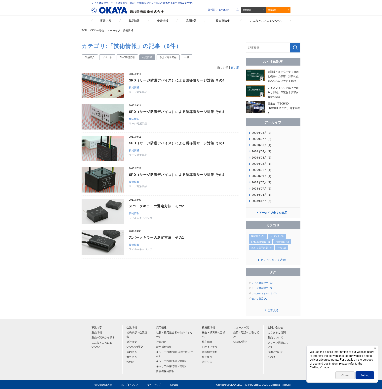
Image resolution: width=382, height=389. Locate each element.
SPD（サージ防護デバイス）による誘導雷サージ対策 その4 (177, 80)
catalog (247, 10)
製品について (275, 337)
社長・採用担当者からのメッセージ (174, 334)
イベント (107, 57)
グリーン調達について (278, 344)
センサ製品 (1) (259, 298)
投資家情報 (208, 327)
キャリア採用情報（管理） (171, 366)
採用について (275, 352)
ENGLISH (224, 9)
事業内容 (97, 327)
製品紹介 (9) (257, 236)
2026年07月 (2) (261, 138)
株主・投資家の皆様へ (213, 334)
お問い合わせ (275, 327)
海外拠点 (132, 357)
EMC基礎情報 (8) (260, 242)
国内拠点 (132, 352)
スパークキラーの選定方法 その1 (156, 237)
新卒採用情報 (164, 346)
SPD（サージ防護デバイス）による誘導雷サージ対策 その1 (177, 143)
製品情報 (97, 332)
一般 (186, 57)
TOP (84, 30)
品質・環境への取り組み (246, 334)
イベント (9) (277, 236)
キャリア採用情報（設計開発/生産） (174, 354)
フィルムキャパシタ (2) (264, 293)
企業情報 (132, 327)
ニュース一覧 (241, 327)
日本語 (211, 9)
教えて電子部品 (168, 57)
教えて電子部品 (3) (261, 247)
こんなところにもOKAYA (102, 344)
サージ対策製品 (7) (261, 288)
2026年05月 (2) (261, 151)
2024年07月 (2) (261, 188)
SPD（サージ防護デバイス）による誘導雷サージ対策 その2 (177, 175)
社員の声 (161, 342)
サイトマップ (154, 384)
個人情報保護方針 (103, 384)
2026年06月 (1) (261, 145)
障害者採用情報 (165, 371)
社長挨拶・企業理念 (137, 334)
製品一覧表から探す (103, 337)
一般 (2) (282, 247)
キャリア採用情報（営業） (171, 361)
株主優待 (207, 357)
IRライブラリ (209, 346)
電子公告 (207, 362)
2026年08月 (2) (261, 132)
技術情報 (147, 57)
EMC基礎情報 (127, 57)
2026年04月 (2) (261, 157)
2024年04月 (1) (261, 194)
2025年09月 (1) (261, 176)
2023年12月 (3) (261, 200)
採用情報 (161, 327)
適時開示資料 (209, 352)
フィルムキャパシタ (140, 217)
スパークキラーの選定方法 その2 (156, 206)
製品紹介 (90, 57)
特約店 (130, 362)
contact (272, 10)
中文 (236, 9)
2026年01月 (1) (261, 169)
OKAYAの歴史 (135, 346)
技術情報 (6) (282, 242)
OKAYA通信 (97, 30)
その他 (271, 357)
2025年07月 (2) (261, 182)
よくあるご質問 (277, 332)
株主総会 (207, 342)
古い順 (235, 67)
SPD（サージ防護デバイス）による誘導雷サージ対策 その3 (177, 112)
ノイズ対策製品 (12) (262, 283)
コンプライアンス (129, 384)
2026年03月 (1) (261, 163)
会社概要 (132, 342)
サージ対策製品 (138, 92)
